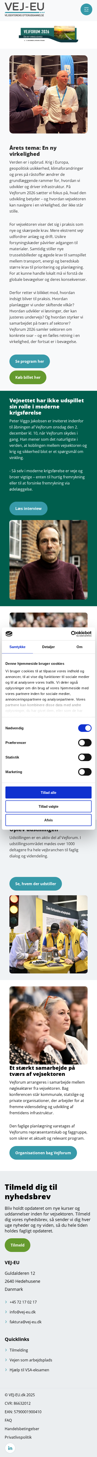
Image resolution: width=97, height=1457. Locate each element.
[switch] (85, 743)
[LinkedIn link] (10, 1448)
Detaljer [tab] (48, 647)
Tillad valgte (48, 806)
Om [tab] (79, 647)
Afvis (48, 820)
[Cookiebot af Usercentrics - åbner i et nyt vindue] (71, 634)
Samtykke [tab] (17, 647)
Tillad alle (48, 793)
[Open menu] (86, 9)
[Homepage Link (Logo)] (25, 9)
